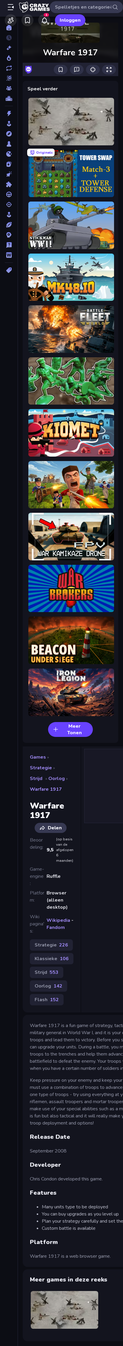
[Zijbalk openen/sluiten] (11, 7)
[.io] (9, 154)
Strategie (41, 768)
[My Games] (27, 20)
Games (38, 757)
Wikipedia (58, 920)
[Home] (9, 28)
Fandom (56, 927)
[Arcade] (9, 124)
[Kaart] (9, 164)
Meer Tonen (74, 729)
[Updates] (9, 68)
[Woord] (9, 255)
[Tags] (9, 270)
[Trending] (9, 58)
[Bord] (9, 144)
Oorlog (56, 778)
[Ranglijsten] (9, 98)
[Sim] (9, 215)
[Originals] (9, 78)
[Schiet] (9, 204)
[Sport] (9, 225)
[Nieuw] (9, 48)
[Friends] (11, 20)
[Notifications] (44, 20)
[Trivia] (9, 245)
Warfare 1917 (46, 789)
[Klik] (9, 174)
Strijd (36, 778)
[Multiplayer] (9, 88)
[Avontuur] (9, 134)
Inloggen (70, 20)
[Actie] (9, 114)
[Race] (9, 194)
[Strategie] (9, 235)
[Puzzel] (9, 184)
